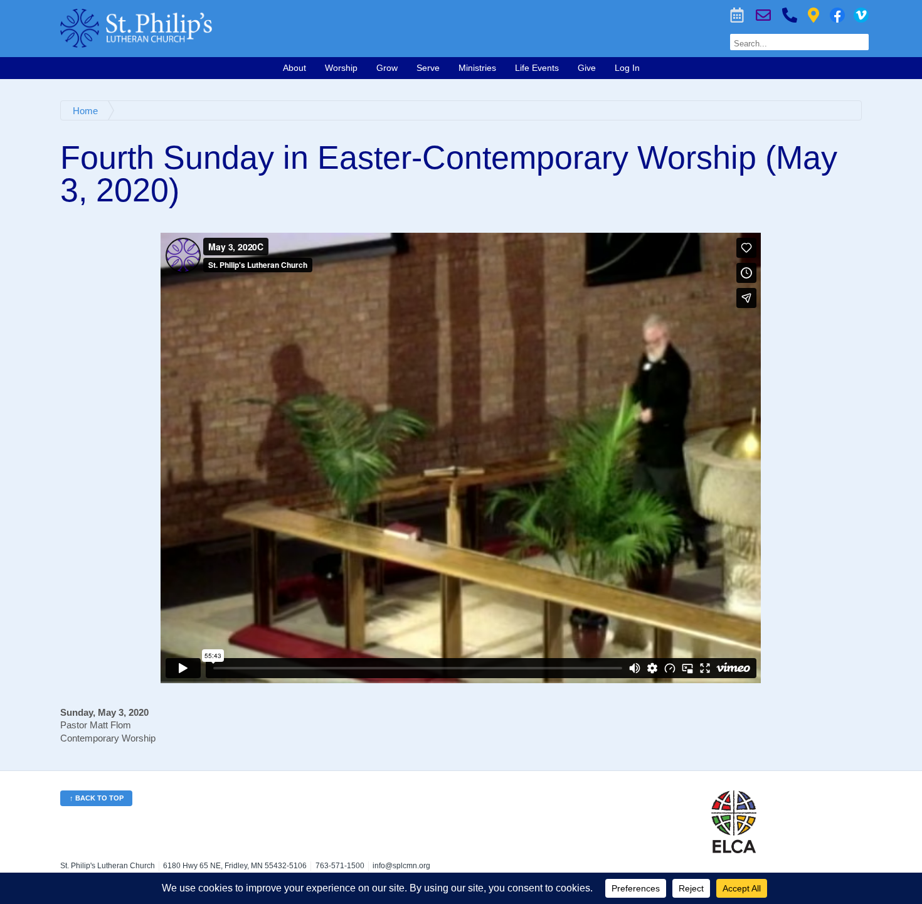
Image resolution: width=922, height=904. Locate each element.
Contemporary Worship (108, 738)
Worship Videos (861, 15)
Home (85, 110)
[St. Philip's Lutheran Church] (290, 28)
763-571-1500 (790, 15)
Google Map (813, 15)
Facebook (837, 15)
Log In (627, 68)
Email (763, 15)
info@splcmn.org (401, 865)
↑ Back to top (97, 798)
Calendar (737, 15)
